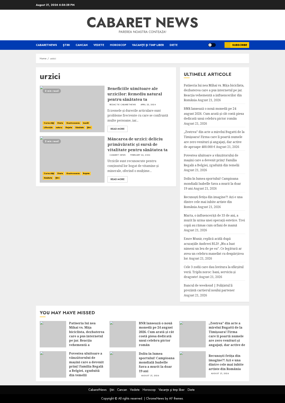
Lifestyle (48, 127)
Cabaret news (142, 22)
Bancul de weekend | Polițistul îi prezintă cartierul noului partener (209, 288)
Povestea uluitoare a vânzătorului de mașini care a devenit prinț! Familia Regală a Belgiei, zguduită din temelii (211, 160)
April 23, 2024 (148, 104)
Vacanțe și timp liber (148, 45)
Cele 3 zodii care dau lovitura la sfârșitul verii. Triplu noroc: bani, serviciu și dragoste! (214, 272)
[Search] (220, 45)
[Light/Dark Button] (212, 45)
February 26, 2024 (140, 155)
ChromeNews (155, 398)
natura (59, 127)
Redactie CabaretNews (123, 104)
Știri (66, 45)
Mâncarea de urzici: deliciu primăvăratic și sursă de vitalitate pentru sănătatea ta (137, 144)
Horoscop (118, 45)
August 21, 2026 (150, 375)
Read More (117, 129)
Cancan (82, 45)
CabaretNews (46, 45)
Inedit (86, 123)
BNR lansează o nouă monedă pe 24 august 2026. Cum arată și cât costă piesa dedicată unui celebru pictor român (214, 113)
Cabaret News (118, 155)
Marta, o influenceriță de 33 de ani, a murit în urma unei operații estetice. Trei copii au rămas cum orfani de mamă (214, 220)
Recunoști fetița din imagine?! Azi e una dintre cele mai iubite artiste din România (213, 202)
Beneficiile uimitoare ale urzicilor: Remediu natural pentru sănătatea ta (134, 94)
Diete (174, 45)
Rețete (69, 127)
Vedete (98, 45)
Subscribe (239, 45)
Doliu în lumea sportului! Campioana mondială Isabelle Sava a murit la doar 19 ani (212, 183)
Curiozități (49, 123)
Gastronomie (73, 123)
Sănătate (79, 127)
